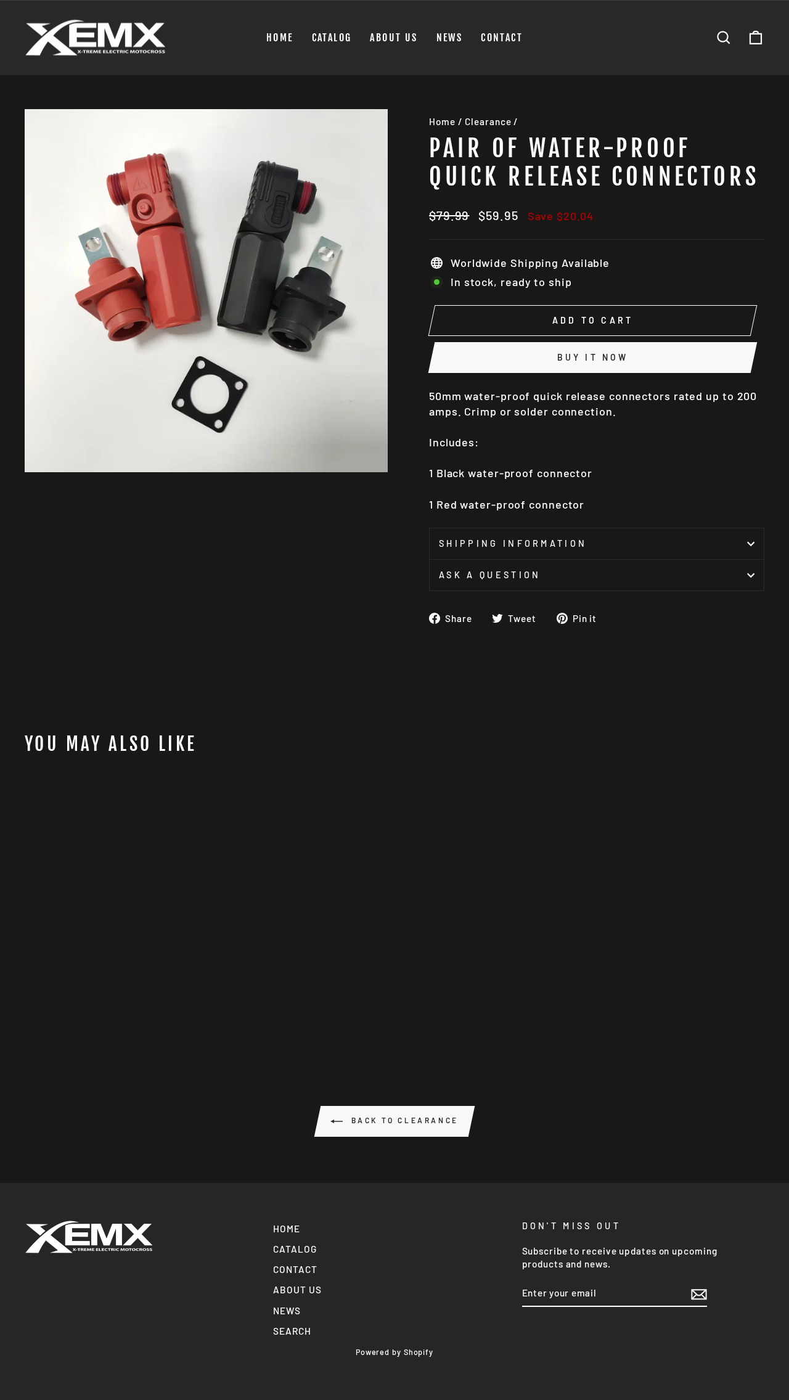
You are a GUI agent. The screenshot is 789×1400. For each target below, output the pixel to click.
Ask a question (490, 575)
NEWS (449, 37)
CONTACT (502, 37)
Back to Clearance (403, 1120)
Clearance (488, 121)
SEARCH (292, 1331)
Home (442, 121)
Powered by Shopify (394, 1352)
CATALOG (332, 37)
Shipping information (513, 543)
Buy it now (593, 357)
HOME (279, 37)
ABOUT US (393, 37)
